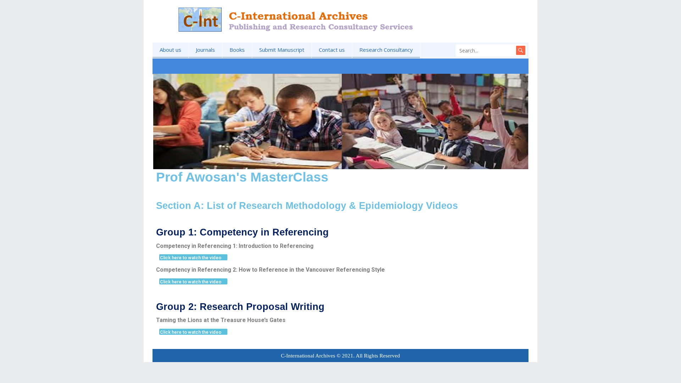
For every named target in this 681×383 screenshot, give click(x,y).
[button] (193, 257)
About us (170, 49)
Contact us (332, 49)
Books (237, 49)
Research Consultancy (386, 49)
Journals (205, 49)
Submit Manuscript (281, 49)
